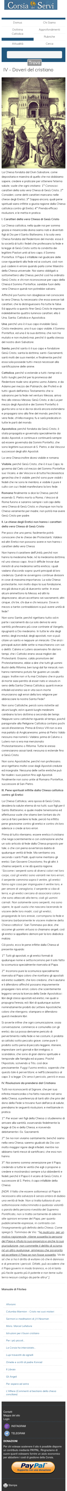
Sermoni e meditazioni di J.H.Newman (27, 1318)
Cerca (49, 43)
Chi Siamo (49, 22)
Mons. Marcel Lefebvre (19, 1326)
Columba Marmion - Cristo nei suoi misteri (30, 1311)
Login (6, 1419)
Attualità (17, 43)
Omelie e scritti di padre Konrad (24, 1362)
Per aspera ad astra (17, 1383)
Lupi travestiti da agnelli (19, 1355)
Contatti (7, 1411)
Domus (17, 22)
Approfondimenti (49, 29)
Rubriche (49, 36)
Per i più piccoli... (15, 1340)
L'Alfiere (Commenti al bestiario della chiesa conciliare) (31, 1392)
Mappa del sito (11, 1415)
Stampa (12, 1485)
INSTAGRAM (18, 1426)
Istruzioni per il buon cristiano (22, 1333)
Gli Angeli (11, 1376)
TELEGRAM (18, 1433)
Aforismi (11, 1304)
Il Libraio (11, 1369)
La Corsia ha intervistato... (21, 1347)
